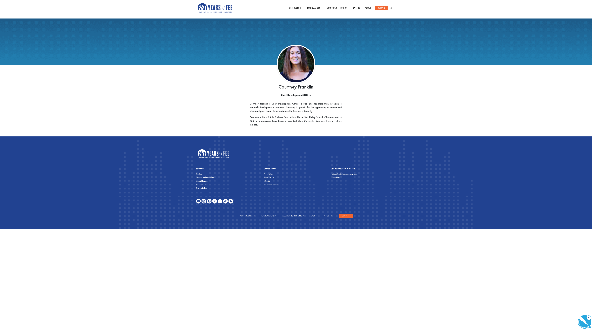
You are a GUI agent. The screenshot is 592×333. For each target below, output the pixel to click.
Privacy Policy (201, 188)
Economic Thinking (337, 8)
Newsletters (268, 174)
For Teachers (314, 8)
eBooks (267, 181)
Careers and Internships (205, 177)
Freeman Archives (271, 184)
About (368, 8)
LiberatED (335, 177)
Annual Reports (202, 181)
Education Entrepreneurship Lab (344, 174)
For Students (294, 8)
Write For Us (269, 177)
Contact (199, 174)
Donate (381, 8)
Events (356, 8)
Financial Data (202, 184)
